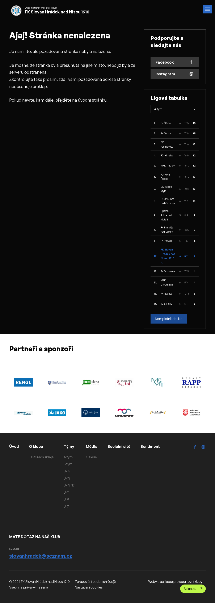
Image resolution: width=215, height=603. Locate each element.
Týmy (69, 446)
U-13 (67, 478)
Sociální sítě (119, 446)
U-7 (66, 506)
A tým (68, 457)
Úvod (14, 446)
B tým (68, 464)
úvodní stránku (92, 100)
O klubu (36, 446)
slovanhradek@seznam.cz (40, 556)
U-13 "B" (70, 485)
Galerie (91, 457)
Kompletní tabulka (168, 319)
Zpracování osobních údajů (95, 581)
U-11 (66, 492)
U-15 (67, 471)
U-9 (66, 499)
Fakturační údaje (41, 457)
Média (91, 446)
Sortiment (150, 446)
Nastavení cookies (89, 587)
